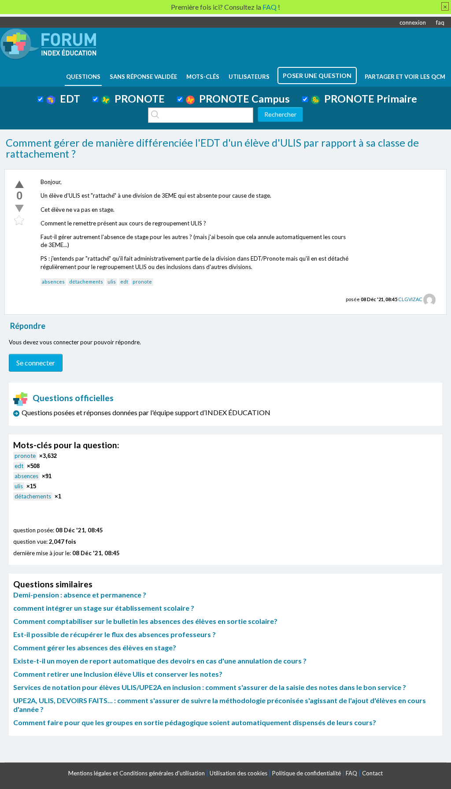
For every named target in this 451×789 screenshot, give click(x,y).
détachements (86, 281)
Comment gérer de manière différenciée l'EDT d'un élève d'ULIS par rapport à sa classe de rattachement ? (212, 148)
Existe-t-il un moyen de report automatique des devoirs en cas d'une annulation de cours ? (160, 660)
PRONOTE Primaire (368, 98)
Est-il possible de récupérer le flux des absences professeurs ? (114, 634)
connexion (412, 22)
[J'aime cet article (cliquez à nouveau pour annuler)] (19, 184)
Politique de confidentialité (306, 773)
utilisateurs (249, 76)
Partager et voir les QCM (405, 76)
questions (83, 76)
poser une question (317, 75)
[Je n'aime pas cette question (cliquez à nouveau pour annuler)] (19, 208)
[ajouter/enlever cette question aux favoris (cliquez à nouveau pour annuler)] (19, 220)
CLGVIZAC (410, 299)
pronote (142, 281)
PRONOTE (137, 98)
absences (53, 281)
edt (124, 281)
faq (440, 22)
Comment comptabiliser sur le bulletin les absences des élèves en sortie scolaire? (145, 621)
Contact (372, 773)
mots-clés (202, 76)
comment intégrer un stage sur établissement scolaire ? (103, 608)
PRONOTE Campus (242, 98)
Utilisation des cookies (238, 773)
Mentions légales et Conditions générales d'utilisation (136, 773)
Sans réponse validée (143, 76)
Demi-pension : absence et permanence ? (79, 594)
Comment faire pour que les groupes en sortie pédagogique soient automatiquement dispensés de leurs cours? (194, 722)
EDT (67, 98)
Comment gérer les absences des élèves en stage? (94, 647)
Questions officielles (73, 398)
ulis (111, 281)
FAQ (351, 773)
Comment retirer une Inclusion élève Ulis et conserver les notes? (117, 674)
